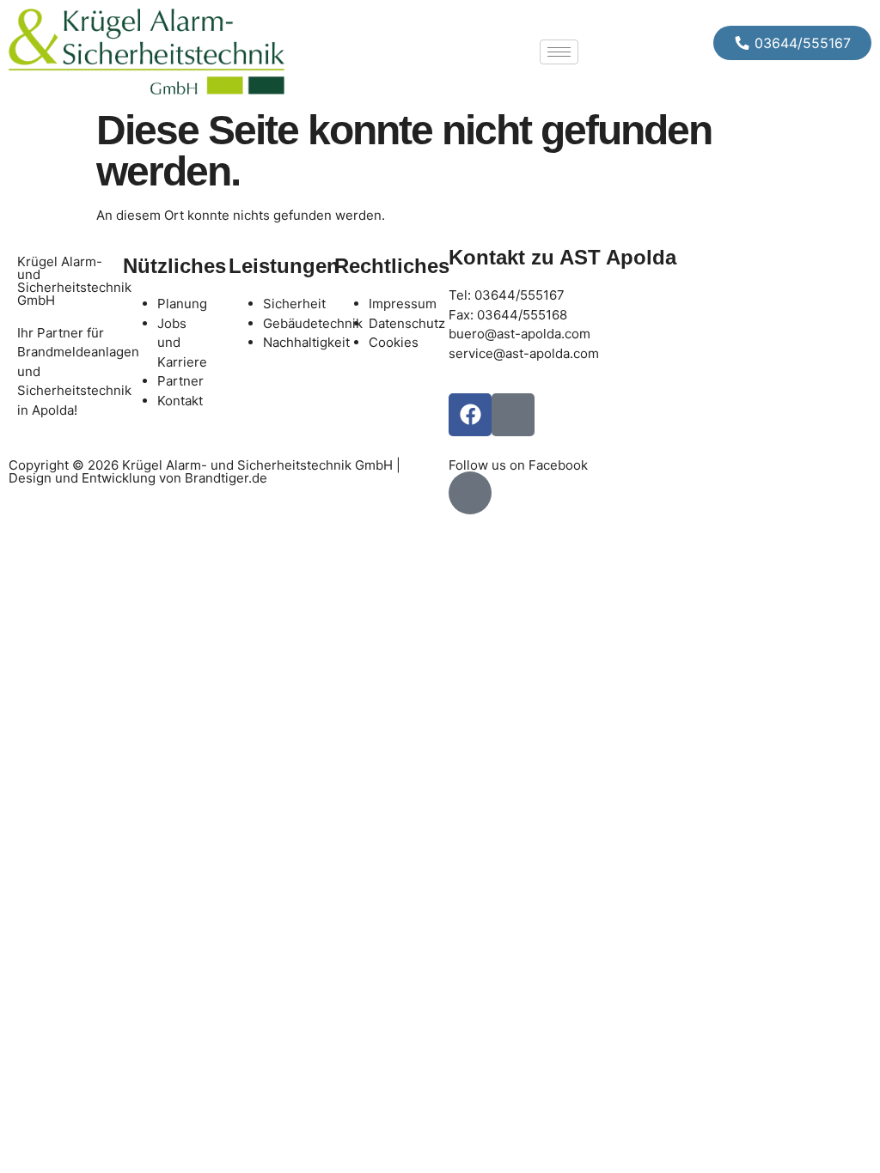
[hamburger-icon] (559, 52)
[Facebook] (470, 414)
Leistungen (284, 265)
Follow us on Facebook (518, 465)
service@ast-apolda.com (524, 353)
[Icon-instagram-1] (513, 414)
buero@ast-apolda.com (519, 333)
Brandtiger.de (226, 478)
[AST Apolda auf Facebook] (470, 492)
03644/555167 (519, 295)
